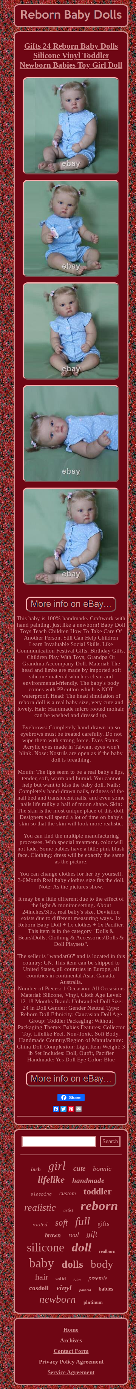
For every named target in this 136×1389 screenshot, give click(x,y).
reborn (99, 1205)
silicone (45, 1247)
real (73, 1235)
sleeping (41, 1194)
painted (85, 1290)
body (102, 1264)
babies (106, 1289)
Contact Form (71, 1351)
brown (53, 1235)
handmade (88, 1181)
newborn (57, 1299)
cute (79, 1168)
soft (61, 1222)
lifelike (51, 1179)
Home (71, 1330)
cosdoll (39, 1288)
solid (61, 1278)
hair (41, 1276)
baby (41, 1263)
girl (57, 1165)
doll (81, 1247)
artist (68, 1210)
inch (36, 1169)
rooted (40, 1224)
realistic (40, 1207)
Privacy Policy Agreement (71, 1362)
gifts (103, 1223)
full (82, 1221)
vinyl (64, 1287)
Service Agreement (71, 1372)
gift (92, 1234)
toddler (97, 1191)
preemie (97, 1278)
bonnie (102, 1168)
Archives (71, 1340)
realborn (107, 1251)
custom (67, 1193)
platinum (93, 1302)
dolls (72, 1264)
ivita (77, 1279)
